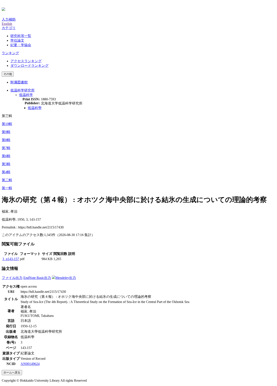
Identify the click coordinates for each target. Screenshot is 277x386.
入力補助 (9, 19)
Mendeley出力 (65, 278)
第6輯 (6, 156)
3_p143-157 (10, 259)
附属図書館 (19, 82)
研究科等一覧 (20, 36)
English (7, 24)
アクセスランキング (26, 61)
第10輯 (7, 124)
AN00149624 (30, 364)
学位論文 (17, 40)
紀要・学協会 (20, 45)
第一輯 (7, 188)
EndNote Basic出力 (37, 278)
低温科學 (35, 108)
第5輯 (6, 164)
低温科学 (26, 95)
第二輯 (7, 180)
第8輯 (6, 140)
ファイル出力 (12, 278)
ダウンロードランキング (29, 65)
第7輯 (6, 148)
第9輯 (6, 132)
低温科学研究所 (22, 90)
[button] (9, 28)
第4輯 (6, 172)
